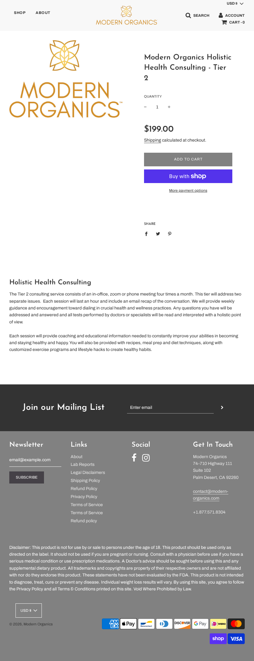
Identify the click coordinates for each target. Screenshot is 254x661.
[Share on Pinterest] (169, 233)
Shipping (152, 140)
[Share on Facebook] (148, 233)
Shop (19, 13)
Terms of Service (87, 504)
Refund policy (84, 521)
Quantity (153, 96)
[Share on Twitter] (158, 233)
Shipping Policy (85, 480)
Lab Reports (82, 464)
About (43, 13)
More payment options (188, 190)
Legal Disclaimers (88, 472)
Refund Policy (84, 488)
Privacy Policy (84, 496)
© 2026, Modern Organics (31, 624)
